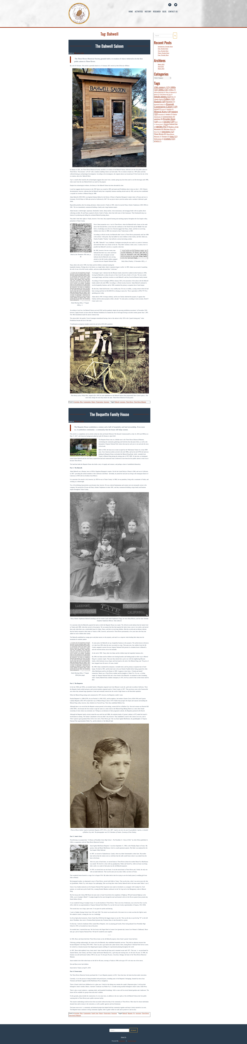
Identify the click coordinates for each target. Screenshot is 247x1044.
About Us (123, 1037)
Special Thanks (132, 1041)
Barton (156, 94)
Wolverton (159, 139)
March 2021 (161, 68)
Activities (139, 11)
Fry (134, 1013)
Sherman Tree (169, 129)
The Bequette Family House (109, 414)
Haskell (160, 101)
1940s (172, 90)
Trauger (165, 136)
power (160, 122)
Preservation (99, 402)
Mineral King (162, 111)
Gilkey (169, 99)
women (169, 139)
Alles (168, 92)
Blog (164, 11)
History (148, 11)
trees (173, 136)
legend (157, 109)
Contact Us (173, 11)
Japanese (170, 102)
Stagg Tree (157, 132)
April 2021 (161, 66)
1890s (163, 89)
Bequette (130, 1013)
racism (169, 121)
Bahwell (117, 402)
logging (170, 109)
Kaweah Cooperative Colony (165, 105)
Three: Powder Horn (163, 53)
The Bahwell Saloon (109, 46)
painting (158, 119)
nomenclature (169, 117)
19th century (162, 87)
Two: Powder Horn (163, 51)
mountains (161, 114)
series (162, 126)
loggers (163, 109)
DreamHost (122, 1041)
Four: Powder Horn (163, 55)
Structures (106, 402)
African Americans (159, 92)
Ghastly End (159, 99)
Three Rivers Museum (140, 402)
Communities (87, 402)
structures (122, 402)
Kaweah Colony (160, 104)
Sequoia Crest (159, 124)
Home (131, 11)
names (169, 114)
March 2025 (161, 64)
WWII (157, 141)
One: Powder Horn (163, 48)
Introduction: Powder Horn (165, 46)
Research (157, 11)
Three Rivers (129, 402)
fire (173, 97)
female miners (162, 96)
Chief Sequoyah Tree (166, 94)
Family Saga (94, 1013)
